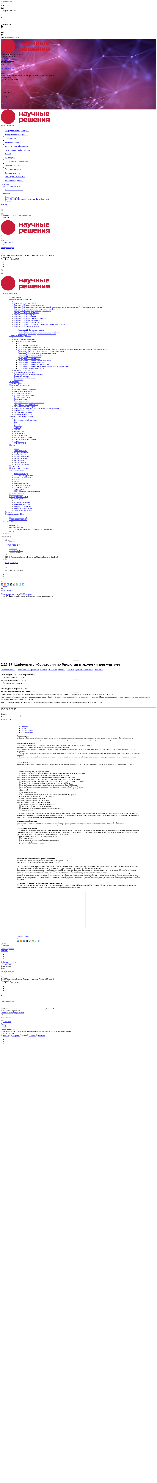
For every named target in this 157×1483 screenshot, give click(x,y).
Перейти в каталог (7, 1033)
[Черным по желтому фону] (1, 20)
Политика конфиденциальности (12, 1013)
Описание (24, 727)
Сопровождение (27, 730)
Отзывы (8, 201)
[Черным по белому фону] (1, 13)
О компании (5, 947)
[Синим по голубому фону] (1, 18)
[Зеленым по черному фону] (1, 22)
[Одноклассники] (5, 100)
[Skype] (20, 584)
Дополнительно (27, 732)
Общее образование (8, 670)
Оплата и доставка (12, 197)
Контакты (4, 951)
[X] (11, 584)
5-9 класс (43, 670)
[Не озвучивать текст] (2, 36)
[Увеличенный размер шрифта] (2, 9)
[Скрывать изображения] (2, 29)
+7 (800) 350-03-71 (10, 59)
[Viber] (14, 584)
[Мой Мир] (8, 584)
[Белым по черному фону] (1, 15)
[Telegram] (6, 98)
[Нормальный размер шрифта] (2, 6)
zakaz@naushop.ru (7, 68)
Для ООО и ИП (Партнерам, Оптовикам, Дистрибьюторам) (27, 199)
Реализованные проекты (14, 190)
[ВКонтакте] (6, 96)
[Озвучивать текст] (2, 33)
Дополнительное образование (28, 670)
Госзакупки (5, 945)
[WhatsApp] (17, 584)
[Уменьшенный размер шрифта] (2, 4)
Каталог (4, 943)
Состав (23, 728)
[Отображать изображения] (2, 26)
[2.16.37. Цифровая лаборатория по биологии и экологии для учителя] (76, 763)
